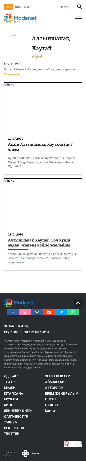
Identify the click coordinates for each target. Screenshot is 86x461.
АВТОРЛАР (54, 388)
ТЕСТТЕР (11, 434)
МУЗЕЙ (9, 388)
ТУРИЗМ (11, 422)
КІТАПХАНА (13, 393)
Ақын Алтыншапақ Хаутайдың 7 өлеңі (40, 147)
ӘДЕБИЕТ (11, 376)
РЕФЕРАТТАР (14, 428)
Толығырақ (12, 74)
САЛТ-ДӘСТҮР (16, 416)
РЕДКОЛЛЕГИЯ (16, 332)
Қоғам (50, 411)
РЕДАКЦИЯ (40, 332)
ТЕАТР (9, 382)
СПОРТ (50, 399)
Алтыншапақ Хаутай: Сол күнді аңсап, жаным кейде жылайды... (40, 242)
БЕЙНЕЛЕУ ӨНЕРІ (18, 411)
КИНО (8, 405)
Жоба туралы (16, 326)
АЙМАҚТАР (54, 382)
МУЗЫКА (11, 399)
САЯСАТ (52, 405)
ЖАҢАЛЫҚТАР (57, 376)
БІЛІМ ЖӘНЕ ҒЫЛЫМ (61, 393)
